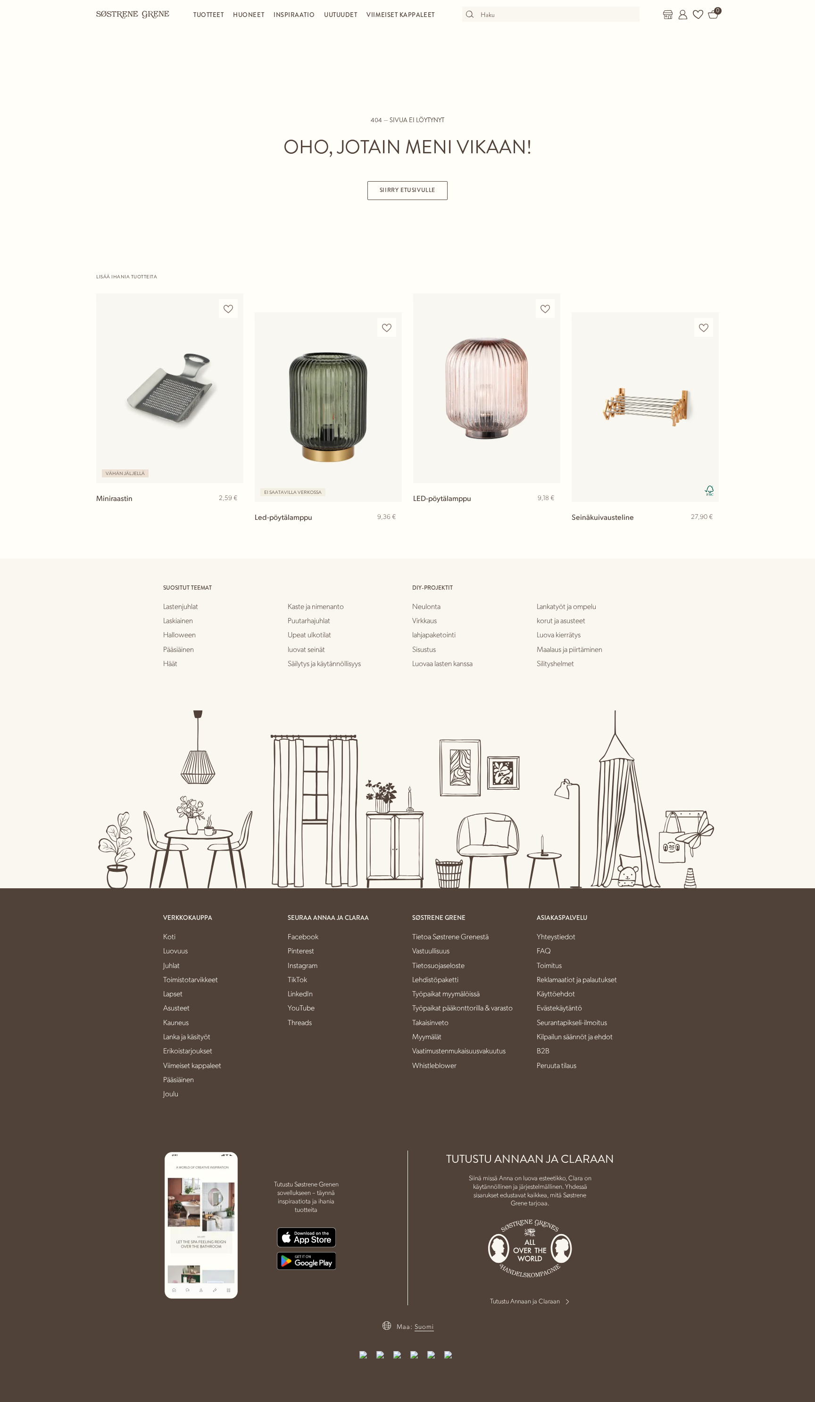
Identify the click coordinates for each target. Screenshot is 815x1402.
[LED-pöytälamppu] (486, 388)
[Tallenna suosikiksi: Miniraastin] (228, 309)
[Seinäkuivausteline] (645, 406)
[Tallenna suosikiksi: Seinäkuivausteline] (703, 328)
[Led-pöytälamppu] (328, 406)
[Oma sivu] (683, 14)
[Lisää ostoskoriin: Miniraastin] (232, 513)
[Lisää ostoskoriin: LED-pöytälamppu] (549, 513)
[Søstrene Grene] (133, 14)
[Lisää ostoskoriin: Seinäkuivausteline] (707, 532)
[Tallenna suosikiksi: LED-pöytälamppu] (545, 309)
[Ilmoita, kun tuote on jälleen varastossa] (390, 533)
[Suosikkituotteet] (698, 14)
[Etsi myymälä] (668, 14)
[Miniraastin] (169, 388)
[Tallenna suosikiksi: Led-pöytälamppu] (386, 328)
